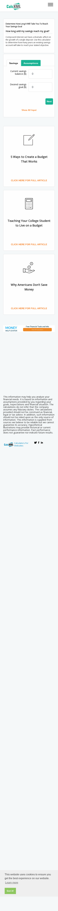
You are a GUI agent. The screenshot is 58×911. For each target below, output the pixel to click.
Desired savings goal (18, 86)
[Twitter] (35, 442)
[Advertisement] (29, 362)
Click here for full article (29, 180)
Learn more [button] (11, 882)
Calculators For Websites (21, 444)
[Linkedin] (42, 442)
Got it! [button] (10, 891)
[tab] (14, 63)
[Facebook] (38, 442)
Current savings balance (18, 72)
